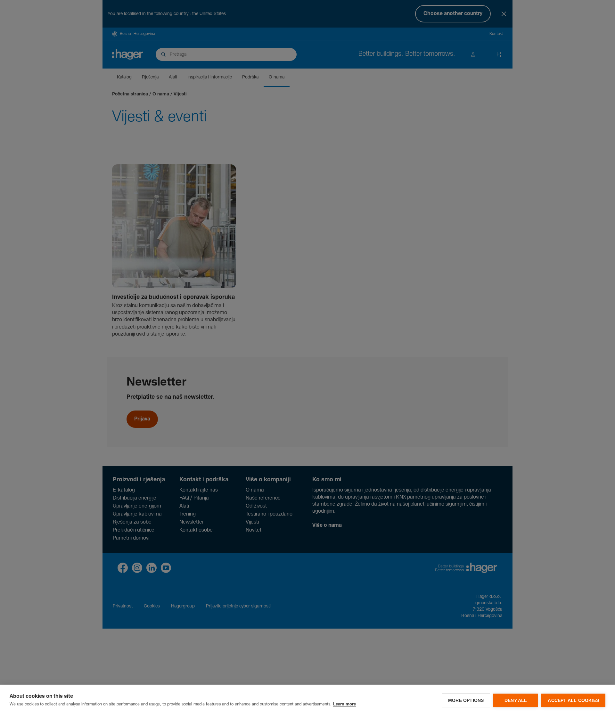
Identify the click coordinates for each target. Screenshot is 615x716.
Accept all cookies (573, 700)
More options (466, 700)
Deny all (515, 700)
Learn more (344, 704)
